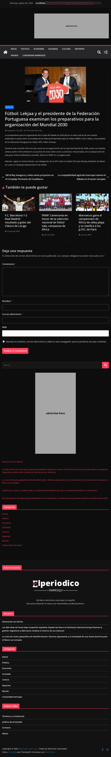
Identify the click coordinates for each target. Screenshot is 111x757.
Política (25, 49)
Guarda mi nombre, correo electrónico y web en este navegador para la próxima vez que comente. (56, 341)
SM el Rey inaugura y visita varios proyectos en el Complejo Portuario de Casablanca (29, 177)
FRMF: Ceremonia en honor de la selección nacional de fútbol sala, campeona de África (55, 222)
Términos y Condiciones (13, 716)
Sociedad (53, 49)
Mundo (14, 55)
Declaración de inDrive (12, 461)
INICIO (14, 49)
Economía (39, 49)
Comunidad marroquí (34, 55)
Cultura (66, 49)
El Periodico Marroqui (34, 130)
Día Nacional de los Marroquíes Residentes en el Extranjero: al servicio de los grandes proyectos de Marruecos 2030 (55, 498)
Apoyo (5, 733)
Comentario (9, 264)
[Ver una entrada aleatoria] (105, 52)
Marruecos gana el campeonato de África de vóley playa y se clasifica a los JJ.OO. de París (91, 222)
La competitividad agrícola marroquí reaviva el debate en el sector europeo (82, 177)
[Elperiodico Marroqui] (5, 52)
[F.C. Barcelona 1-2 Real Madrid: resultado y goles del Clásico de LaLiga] (18, 195)
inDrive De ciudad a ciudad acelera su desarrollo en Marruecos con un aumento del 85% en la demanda (69, 4)
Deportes (79, 49)
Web (4, 327)
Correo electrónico (12, 314)
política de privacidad (12, 722)
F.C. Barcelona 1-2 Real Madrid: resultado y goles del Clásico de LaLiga (18, 221)
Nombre (7, 301)
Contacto (6, 727)
